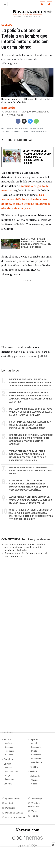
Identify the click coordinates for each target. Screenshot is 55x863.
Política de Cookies (14, 812)
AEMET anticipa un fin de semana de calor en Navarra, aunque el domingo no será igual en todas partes (30, 500)
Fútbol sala (36, 758)
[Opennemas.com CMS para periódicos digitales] (27, 841)
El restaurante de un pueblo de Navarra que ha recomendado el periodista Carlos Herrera (37, 157)
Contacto (9, 803)
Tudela (9, 128)
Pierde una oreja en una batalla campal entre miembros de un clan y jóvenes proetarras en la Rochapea (30, 382)
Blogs (7, 775)
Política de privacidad (15, 817)
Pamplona (8, 759)
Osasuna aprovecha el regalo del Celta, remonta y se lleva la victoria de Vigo (30, 470)
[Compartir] (18, 120)
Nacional (34, 767)
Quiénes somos (12, 798)
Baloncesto (36, 747)
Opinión (7, 764)
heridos (18, 131)
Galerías (34, 780)
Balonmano (36, 755)
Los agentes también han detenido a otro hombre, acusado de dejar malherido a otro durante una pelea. (25, 201)
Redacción (8, 108)
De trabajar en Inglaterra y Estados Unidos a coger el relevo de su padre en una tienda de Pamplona (30, 412)
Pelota (34, 751)
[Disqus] (26, 602)
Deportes (34, 739)
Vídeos (34, 784)
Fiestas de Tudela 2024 (35, 131)
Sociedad (9, 755)
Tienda (34, 816)
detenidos (7, 131)
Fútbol (34, 743)
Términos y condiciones (36, 539)
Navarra (7, 739)
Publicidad (10, 808)
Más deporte (36, 762)
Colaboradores (11, 771)
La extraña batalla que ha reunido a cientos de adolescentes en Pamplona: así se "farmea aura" (30, 425)
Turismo (35, 811)
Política (8, 743)
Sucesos (9, 747)
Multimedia (35, 776)
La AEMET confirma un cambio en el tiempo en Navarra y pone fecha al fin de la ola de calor (36, 243)
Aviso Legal (36, 798)
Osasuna (8, 783)
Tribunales (9, 751)
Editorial (8, 768)
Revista (33, 771)
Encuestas (9, 779)
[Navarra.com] (27, 12)
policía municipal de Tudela (29, 128)
